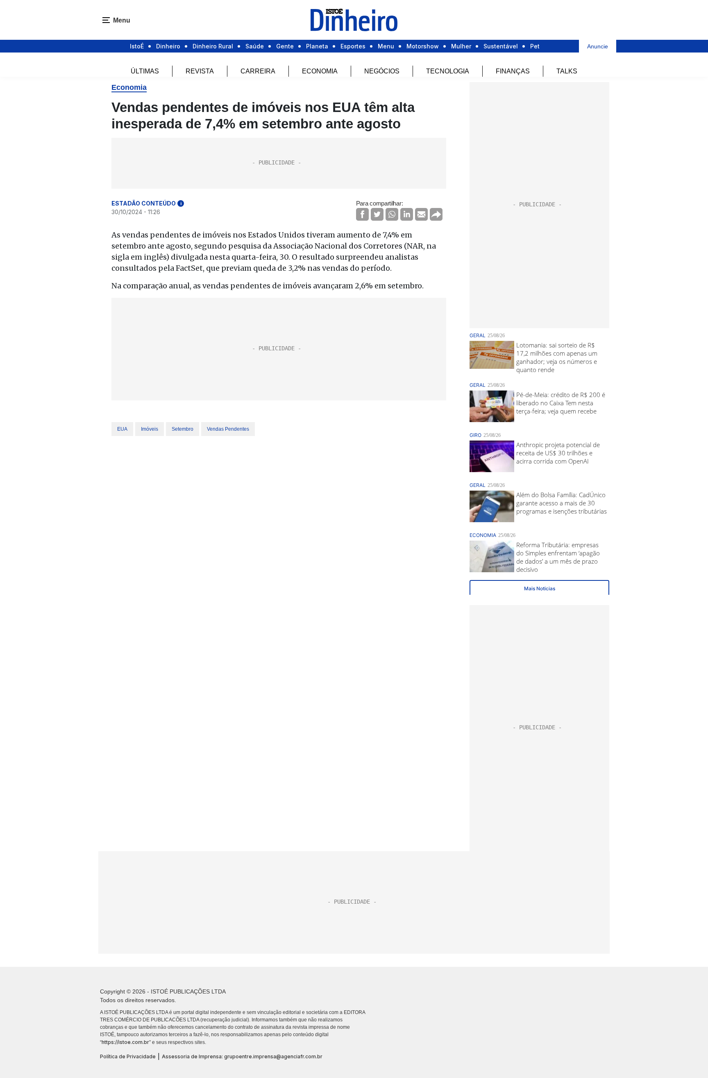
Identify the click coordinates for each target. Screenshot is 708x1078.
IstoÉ (137, 46)
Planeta (317, 46)
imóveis (149, 429)
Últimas (145, 71)
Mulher (461, 46)
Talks (566, 71)
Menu (386, 46)
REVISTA (200, 71)
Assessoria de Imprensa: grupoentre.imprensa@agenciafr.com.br (242, 1056)
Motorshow (422, 46)
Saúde (254, 46)
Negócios (381, 71)
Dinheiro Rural (213, 46)
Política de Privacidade (128, 1056)
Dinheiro (168, 46)
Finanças (513, 71)
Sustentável (500, 46)
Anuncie (597, 46)
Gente (285, 46)
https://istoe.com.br (125, 1042)
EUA (122, 429)
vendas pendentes (228, 429)
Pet (535, 46)
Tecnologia (447, 71)
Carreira (258, 71)
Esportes (352, 46)
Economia (320, 71)
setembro (182, 429)
